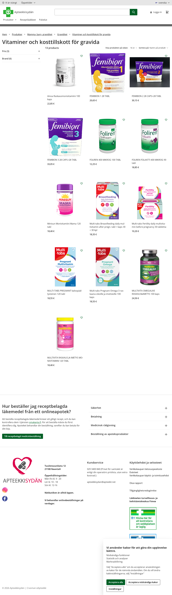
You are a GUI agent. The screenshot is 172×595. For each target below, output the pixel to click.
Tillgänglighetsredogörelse (143, 490)
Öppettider (26, 2)
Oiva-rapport (136, 483)
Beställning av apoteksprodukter (109, 434)
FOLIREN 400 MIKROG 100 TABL (105, 159)
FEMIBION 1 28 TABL (100, 96)
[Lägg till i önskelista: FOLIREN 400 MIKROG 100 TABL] (123, 119)
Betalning (96, 416)
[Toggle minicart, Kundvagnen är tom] (167, 12)
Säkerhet (96, 407)
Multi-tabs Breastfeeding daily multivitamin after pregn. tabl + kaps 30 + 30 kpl (107, 227)
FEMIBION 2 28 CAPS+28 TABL (146, 96)
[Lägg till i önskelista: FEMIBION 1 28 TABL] (123, 56)
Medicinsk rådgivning (103, 425)
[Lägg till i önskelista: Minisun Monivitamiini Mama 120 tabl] (81, 183)
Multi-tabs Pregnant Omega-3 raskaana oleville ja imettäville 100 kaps (107, 294)
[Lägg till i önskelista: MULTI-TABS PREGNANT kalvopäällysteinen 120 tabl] (81, 250)
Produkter (8, 19)
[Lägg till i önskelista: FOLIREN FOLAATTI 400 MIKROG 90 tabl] (166, 119)
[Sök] (133, 12)
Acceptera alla (116, 582)
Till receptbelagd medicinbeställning (22, 436)
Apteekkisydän (24, 12)
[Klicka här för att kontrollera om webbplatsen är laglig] (150, 518)
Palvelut (43, 19)
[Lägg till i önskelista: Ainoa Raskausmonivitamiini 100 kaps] (81, 56)
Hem (4, 34)
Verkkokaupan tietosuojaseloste (146, 469)
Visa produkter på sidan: (117, 48)
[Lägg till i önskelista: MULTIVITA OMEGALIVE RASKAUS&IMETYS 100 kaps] (166, 250)
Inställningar (115, 588)
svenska (163, 2)
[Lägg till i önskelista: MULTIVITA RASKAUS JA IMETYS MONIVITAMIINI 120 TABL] (81, 317)
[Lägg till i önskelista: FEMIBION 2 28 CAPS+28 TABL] (166, 56)
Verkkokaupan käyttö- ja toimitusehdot (149, 475)
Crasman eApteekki (36, 588)
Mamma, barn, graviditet (39, 34)
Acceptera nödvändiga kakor (143, 582)
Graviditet (62, 34)
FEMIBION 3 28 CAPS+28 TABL (62, 159)
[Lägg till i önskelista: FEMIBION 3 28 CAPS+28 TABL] (81, 119)
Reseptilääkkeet (28, 19)
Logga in (157, 12)
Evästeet (134, 472)
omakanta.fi (35, 422)
